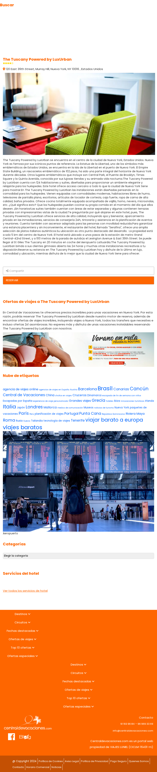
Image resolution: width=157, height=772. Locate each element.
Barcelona (87, 389)
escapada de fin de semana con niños (121, 395)
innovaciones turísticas (132, 401)
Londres (34, 407)
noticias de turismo (104, 407)
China (50, 395)
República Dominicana (113, 414)
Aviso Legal (72, 761)
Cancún (139, 389)
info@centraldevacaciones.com (133, 731)
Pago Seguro (118, 761)
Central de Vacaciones (24, 395)
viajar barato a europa (114, 419)
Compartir (16, 271)
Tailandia (37, 421)
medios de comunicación (70, 407)
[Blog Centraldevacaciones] (27, 734)
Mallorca (50, 407)
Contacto (18, 767)
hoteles (109, 401)
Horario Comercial (37, 767)
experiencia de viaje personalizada (50, 401)
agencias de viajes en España (54, 389)
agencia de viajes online (20, 389)
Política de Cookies (51, 761)
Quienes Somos (139, 761)
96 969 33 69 (145, 724)
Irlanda (149, 401)
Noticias (56, 767)
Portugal (71, 413)
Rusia (19, 421)
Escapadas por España (17, 401)
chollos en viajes (63, 395)
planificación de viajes (49, 414)
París (24, 413)
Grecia (98, 400)
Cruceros (80, 395)
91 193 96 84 (127, 724)
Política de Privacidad (94, 761)
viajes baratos (22, 427)
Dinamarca (94, 395)
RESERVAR (12, 280)
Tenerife (78, 420)
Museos (88, 407)
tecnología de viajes (56, 421)
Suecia (26, 420)
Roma (9, 420)
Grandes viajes (80, 400)
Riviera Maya (135, 413)
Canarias (121, 389)
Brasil (105, 388)
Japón (21, 407)
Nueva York (121, 407)
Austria (73, 389)
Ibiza (117, 401)
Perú (31, 414)
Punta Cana (90, 413)
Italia (9, 406)
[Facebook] (11, 734)
